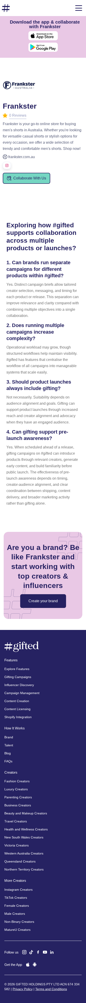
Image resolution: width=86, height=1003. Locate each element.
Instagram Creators (18, 889)
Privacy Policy (23, 989)
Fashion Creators (17, 781)
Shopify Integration (18, 717)
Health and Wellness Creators (26, 829)
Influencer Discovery (19, 685)
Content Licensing (17, 709)
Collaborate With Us (29, 178)
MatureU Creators (17, 930)
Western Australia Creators (23, 853)
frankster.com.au (21, 157)
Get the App (13, 965)
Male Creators (14, 913)
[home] (6, 8)
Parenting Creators (18, 797)
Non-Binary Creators (19, 921)
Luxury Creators (16, 789)
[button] (78, 8)
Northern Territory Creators (24, 869)
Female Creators (16, 905)
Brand (8, 737)
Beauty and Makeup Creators (25, 813)
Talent (8, 745)
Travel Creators (15, 821)
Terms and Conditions (51, 989)
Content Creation (16, 701)
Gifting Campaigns (17, 677)
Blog (7, 753)
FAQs (8, 761)
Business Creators (17, 805)
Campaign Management (21, 693)
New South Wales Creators (23, 837)
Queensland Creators (20, 861)
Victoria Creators (16, 845)
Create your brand (43, 601)
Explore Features (16, 669)
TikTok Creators (15, 897)
